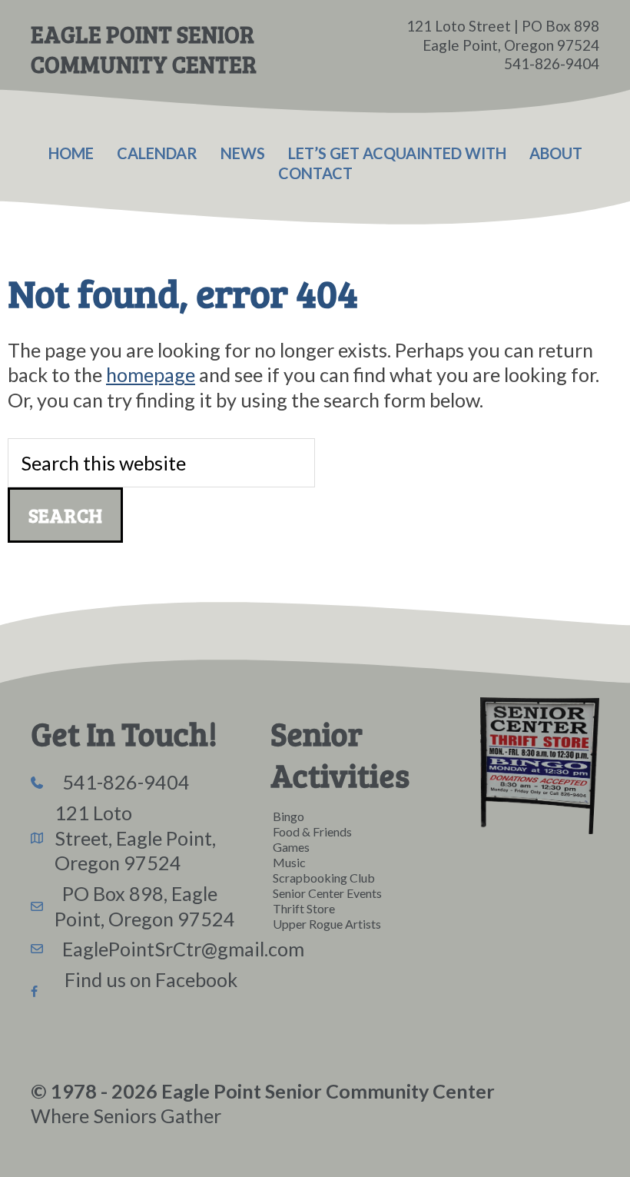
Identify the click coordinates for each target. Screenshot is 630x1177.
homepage (150, 374)
